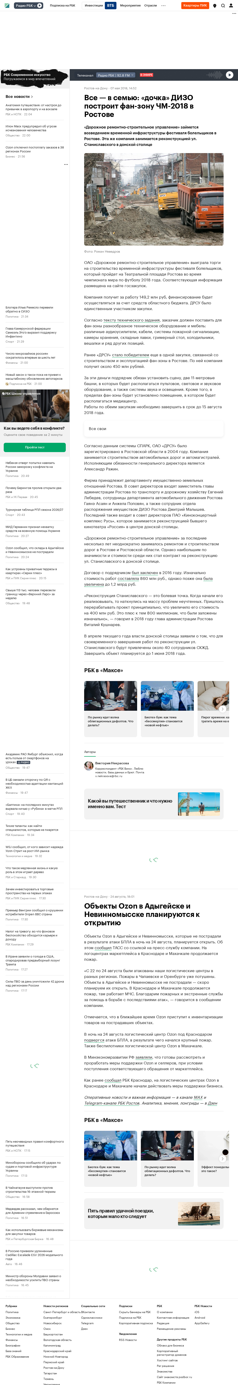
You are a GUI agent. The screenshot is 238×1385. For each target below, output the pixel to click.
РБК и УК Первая (16, 496)
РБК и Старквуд (16, 876)
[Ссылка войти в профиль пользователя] (231, 5)
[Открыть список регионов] (215, 6)
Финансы (12, 362)
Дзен (212, 1102)
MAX (198, 1097)
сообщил (103, 947)
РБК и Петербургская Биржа (24, 1238)
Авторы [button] (90, 751)
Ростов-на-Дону (96, 87)
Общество (13, 135)
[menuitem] (62, 5)
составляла (128, 578)
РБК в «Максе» (103, 670)
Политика (12, 316)
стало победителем (130, 354)
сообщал (113, 1080)
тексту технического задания (131, 319)
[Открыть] (34, 6)
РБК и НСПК (13, 114)
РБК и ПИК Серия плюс (21, 577)
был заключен (145, 572)
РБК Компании (15, 834)
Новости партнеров (102, 1249)
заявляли (144, 1057)
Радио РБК (24, 5)
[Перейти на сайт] (34, 79)
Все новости (18, 97)
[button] (215, 6)
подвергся (94, 1039)
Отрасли (11, 1327)
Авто (9, 1263)
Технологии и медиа (19, 855)
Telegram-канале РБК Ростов (111, 1102)
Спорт (10, 341)
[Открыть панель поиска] (223, 5)
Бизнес (10, 156)
